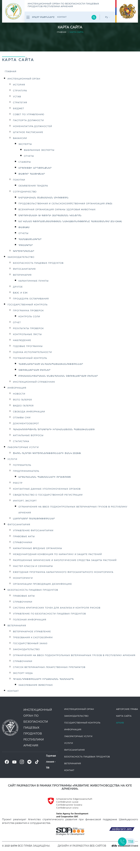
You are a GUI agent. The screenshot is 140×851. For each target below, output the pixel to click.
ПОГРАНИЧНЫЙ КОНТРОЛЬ (30, 358)
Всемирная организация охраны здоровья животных (57, 209)
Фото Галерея (22, 399)
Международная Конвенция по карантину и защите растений (57, 554)
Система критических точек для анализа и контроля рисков (56, 607)
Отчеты (29, 156)
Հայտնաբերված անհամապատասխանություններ (50, 364)
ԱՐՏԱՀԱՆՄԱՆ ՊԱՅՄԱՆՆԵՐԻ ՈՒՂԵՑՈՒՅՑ (44, 477)
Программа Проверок (28, 310)
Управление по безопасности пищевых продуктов (49, 613)
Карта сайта (123, 716)
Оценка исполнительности (32, 352)
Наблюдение (22, 340)
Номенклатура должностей (32, 126)
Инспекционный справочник (34, 382)
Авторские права (127, 709)
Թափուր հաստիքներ (31, 174)
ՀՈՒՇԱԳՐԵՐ (25, 245)
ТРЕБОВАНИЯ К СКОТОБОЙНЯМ (33, 637)
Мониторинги (23, 578)
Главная (61, 32)
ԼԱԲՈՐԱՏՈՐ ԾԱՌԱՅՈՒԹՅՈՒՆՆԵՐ (34, 518)
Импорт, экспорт (25, 500)
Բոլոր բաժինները (42, 17)
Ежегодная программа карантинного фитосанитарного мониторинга (63, 572)
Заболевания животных (35, 685)
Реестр (18, 483)
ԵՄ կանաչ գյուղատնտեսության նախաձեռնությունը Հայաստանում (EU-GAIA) (70, 221)
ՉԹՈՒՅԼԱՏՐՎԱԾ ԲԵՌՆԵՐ (34, 370)
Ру (107, 17)
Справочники (22, 542)
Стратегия (20, 102)
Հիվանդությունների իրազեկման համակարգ (43, 679)
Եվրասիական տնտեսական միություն (43, 197)
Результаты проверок (28, 328)
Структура (20, 90)
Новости (19, 393)
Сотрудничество (25, 191)
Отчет (17, 322)
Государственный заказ (30, 643)
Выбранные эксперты (39, 150)
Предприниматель (26, 471)
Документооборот (26, 423)
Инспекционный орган (24, 78)
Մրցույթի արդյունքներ (35, 168)
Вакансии (20, 138)
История (19, 84)
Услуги (12, 459)
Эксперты (25, 144)
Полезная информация (29, 619)
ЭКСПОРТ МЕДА (23, 673)
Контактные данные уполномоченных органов (47, 489)
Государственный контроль (28, 304)
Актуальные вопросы (28, 435)
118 (47, 767)
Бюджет (18, 108)
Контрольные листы (27, 334)
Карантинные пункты (33, 281)
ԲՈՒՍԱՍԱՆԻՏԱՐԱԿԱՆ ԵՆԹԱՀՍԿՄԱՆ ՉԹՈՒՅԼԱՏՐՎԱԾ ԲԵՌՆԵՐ (58, 376)
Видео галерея (23, 405)
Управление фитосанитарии (33, 530)
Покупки (19, 179)
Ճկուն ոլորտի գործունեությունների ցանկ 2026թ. (47, 453)
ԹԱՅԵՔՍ (24, 227)
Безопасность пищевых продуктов (38, 263)
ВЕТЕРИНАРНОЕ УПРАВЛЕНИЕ (32, 631)
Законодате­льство (21, 257)
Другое (18, 286)
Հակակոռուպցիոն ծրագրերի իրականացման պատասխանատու (54, 429)
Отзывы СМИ (22, 417)
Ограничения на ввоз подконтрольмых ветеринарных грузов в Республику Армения (74, 655)
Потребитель (22, 465)
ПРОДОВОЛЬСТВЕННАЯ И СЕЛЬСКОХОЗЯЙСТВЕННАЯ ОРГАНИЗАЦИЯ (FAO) (65, 203)
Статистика (21, 441)
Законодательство (26, 649)
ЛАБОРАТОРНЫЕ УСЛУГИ (23, 447)
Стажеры (24, 162)
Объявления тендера (33, 185)
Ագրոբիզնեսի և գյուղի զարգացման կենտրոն (50, 215)
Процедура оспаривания (31, 298)
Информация (17, 388)
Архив (120, 722)
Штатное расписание (28, 132)
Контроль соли (29, 316)
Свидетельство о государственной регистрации (48, 495)
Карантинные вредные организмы (37, 548)
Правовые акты (24, 536)
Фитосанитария (24, 269)
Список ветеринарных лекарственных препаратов (49, 667)
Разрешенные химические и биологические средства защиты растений (64, 560)
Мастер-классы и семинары (33, 566)
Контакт (61, 17)
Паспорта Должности (28, 120)
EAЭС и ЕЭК (20, 292)
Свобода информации (29, 411)
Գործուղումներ (23, 251)
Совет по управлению (28, 114)
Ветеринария (22, 275)
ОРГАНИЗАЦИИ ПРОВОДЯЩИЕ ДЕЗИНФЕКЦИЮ (42, 584)
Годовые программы (28, 346)
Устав (17, 96)
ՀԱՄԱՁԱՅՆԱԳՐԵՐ (29, 239)
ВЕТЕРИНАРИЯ (17, 625)
